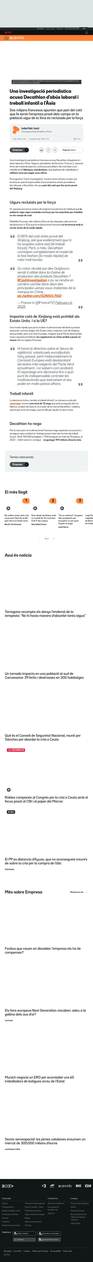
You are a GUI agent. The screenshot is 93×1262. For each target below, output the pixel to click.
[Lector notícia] (41, 150)
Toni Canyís (9, 1020)
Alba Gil (7, 524)
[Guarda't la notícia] (48, 150)
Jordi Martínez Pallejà (12, 1149)
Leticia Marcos (63, 527)
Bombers (60, 28)
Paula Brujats (9, 869)
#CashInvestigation (32, 280)
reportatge (15, 403)
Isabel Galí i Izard (30, 128)
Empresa (17, 150)
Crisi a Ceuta (50, 28)
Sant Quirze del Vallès (72, 28)
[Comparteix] (55, 150)
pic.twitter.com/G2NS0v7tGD (39, 296)
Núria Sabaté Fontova (38, 524)
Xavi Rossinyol (16, 524)
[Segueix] (26, 150)
